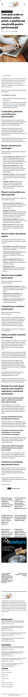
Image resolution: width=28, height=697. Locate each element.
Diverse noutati (4, 623)
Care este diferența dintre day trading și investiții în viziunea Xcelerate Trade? (12, 638)
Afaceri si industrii (7, 11)
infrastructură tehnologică (12, 104)
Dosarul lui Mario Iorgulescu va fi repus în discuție (21, 574)
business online (16, 488)
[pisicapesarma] (14, 4)
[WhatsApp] (16, 70)
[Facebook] (3, 70)
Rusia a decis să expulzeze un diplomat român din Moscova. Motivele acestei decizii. (12, 664)
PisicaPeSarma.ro (22, 694)
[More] (20, 70)
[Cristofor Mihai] (2, 31)
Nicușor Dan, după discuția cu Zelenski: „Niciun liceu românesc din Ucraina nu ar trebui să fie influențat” (12, 621)
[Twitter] (7, 70)
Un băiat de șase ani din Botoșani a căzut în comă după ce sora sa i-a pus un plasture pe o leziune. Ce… (13, 633)
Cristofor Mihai (8, 31)
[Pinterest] (12, 70)
